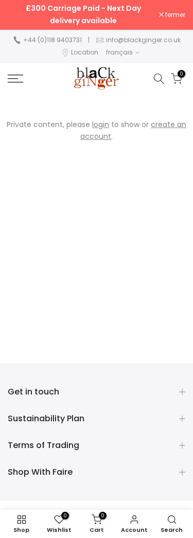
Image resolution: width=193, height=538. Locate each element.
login (100, 124)
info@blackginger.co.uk (143, 39)
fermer (174, 15)
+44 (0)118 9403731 (52, 39)
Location (84, 52)
